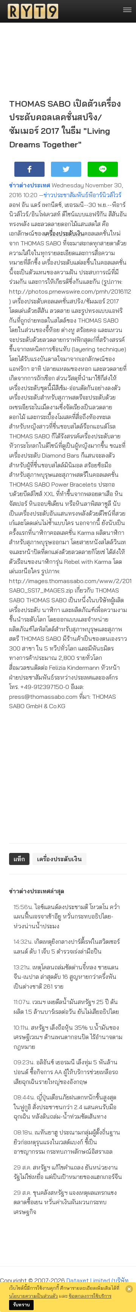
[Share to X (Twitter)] (66, 169)
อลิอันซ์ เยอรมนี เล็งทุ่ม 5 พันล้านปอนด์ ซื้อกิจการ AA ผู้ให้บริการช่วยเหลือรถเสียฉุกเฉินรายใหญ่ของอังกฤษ (66, 1071)
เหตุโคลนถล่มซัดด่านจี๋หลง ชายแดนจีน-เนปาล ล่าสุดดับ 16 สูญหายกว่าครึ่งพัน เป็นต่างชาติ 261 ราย (66, 976)
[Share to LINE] (103, 169)
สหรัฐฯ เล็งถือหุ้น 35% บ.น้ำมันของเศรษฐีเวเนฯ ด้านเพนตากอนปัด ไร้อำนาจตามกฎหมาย (68, 1037)
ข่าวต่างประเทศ (29, 185)
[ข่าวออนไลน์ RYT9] (30, 11)
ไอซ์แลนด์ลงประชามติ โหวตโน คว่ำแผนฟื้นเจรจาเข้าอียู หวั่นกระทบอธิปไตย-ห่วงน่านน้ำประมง (67, 916)
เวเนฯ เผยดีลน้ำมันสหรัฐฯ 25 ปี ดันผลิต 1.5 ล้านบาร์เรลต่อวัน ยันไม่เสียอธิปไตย (66, 1006)
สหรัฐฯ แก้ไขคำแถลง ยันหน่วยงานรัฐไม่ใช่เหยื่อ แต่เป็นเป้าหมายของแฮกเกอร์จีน (68, 1172)
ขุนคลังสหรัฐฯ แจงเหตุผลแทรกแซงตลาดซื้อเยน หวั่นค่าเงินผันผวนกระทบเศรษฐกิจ (65, 1202)
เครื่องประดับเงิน (64, 233)
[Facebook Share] (29, 169)
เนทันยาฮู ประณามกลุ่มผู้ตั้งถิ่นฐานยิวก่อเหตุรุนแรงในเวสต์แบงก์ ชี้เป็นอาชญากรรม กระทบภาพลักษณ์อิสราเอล (67, 1141)
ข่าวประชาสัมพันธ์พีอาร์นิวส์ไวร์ (82, 195)
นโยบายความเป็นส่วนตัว (33, 1296)
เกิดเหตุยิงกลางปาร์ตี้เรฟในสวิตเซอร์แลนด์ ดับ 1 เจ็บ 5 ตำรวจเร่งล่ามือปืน (67, 946)
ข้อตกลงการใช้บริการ (90, 1296)
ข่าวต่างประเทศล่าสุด (36, 891)
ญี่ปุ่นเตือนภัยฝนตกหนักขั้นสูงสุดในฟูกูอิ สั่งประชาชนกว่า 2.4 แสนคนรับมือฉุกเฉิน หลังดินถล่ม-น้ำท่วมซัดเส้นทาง (65, 1106)
